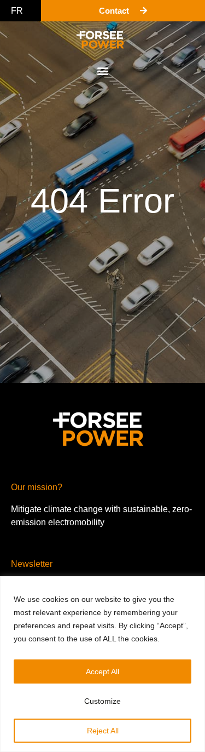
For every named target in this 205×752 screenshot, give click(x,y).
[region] (102, 664)
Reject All (103, 730)
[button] (102, 70)
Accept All (102, 671)
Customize (102, 701)
